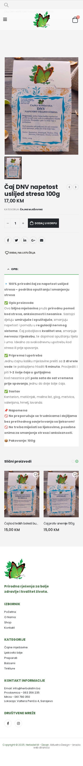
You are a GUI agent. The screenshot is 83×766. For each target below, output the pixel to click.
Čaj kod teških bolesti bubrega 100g (27, 523)
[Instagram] (18, 723)
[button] (73, 461)
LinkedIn (25, 240)
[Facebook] (8, 723)
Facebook (8, 240)
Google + (33, 240)
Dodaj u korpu (46, 223)
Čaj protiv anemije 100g (59, 523)
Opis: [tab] (14, 269)
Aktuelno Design (60, 745)
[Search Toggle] (6, 5)
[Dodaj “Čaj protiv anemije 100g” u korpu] (72, 478)
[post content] (21, 494)
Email (41, 240)
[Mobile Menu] (6, 19)
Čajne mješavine (31, 209)
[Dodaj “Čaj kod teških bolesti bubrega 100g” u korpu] (32, 478)
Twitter (16, 240)
